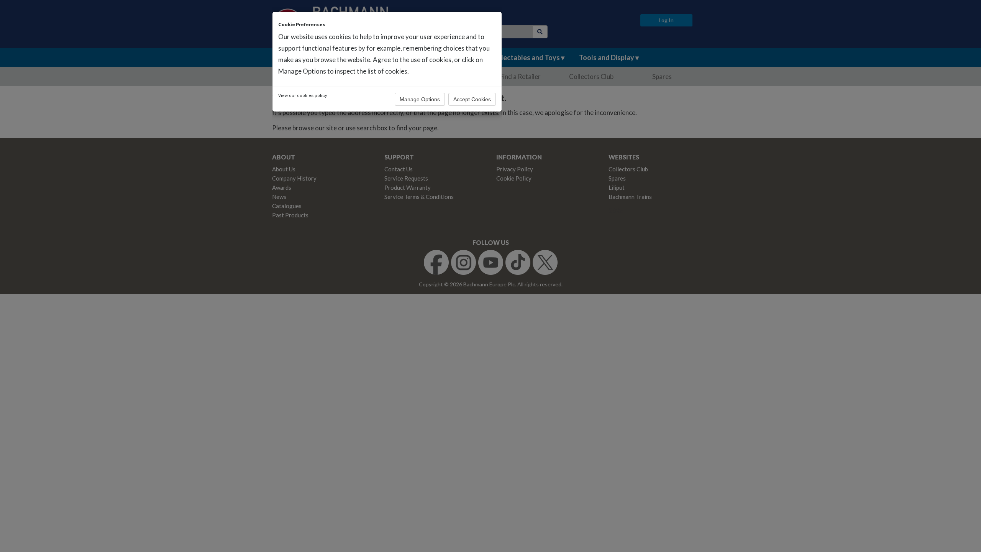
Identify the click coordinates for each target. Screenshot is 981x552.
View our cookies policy (302, 95)
